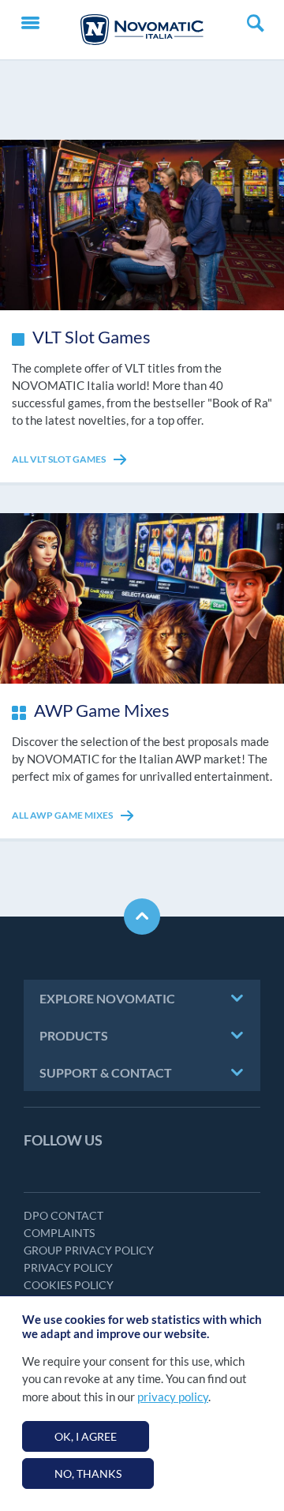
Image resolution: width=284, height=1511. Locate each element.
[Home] (142, 29)
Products (73, 1035)
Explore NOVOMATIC (107, 998)
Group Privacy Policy (89, 1250)
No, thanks (87, 1473)
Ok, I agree (85, 1436)
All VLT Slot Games (59, 459)
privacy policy (172, 1396)
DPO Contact (63, 1215)
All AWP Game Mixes (63, 815)
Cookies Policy (69, 1285)
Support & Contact (105, 1072)
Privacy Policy (68, 1267)
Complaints (59, 1232)
